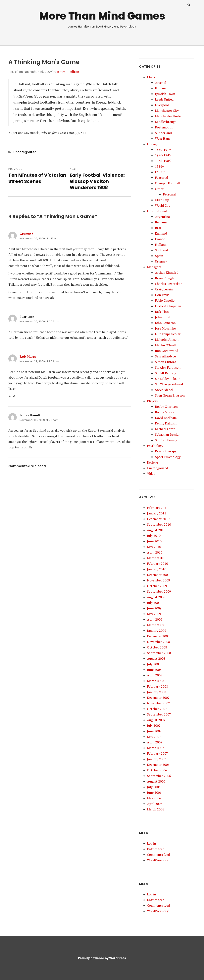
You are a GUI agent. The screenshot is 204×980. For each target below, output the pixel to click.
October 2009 (157, 586)
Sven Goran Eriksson (170, 395)
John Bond (162, 317)
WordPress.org (157, 860)
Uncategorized (24, 152)
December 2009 (158, 574)
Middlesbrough (166, 121)
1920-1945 (163, 155)
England (161, 233)
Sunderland (163, 133)
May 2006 (154, 798)
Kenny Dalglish (166, 423)
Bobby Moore (164, 412)
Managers (154, 267)
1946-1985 (163, 161)
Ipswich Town (165, 94)
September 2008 (159, 653)
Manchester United (168, 116)
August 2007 (156, 720)
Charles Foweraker (168, 283)
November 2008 (158, 642)
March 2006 (155, 809)
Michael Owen (165, 429)
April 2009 (154, 619)
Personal (169, 194)
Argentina (162, 216)
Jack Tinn (162, 311)
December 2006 (158, 764)
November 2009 (158, 580)
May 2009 (154, 614)
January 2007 (156, 759)
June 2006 (154, 792)
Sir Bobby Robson (167, 378)
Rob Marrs (28, 356)
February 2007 (157, 753)
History (152, 144)
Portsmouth (164, 127)
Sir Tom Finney (166, 440)
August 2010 (156, 530)
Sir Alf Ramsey (165, 373)
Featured (161, 177)
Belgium (161, 222)
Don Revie (162, 295)
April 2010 (154, 552)
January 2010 (156, 569)
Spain (159, 256)
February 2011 (157, 507)
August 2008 (156, 658)
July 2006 (154, 787)
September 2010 (159, 524)
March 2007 (155, 748)
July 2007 (154, 725)
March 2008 (155, 681)
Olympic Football (167, 183)
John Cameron (165, 323)
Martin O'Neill (165, 345)
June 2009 (154, 608)
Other (159, 189)
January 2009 (156, 630)
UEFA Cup (162, 200)
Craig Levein (164, 289)
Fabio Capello (165, 300)
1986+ (159, 166)
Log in (151, 843)
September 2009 (159, 591)
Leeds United (164, 99)
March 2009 (155, 625)
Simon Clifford (165, 362)
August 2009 (156, 597)
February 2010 (157, 563)
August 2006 (156, 781)
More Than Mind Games (102, 16)
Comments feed (158, 854)
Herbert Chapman (168, 306)
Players (152, 401)
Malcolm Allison (166, 339)
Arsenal (160, 82)
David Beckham (166, 417)
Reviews (152, 462)
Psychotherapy (166, 451)
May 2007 (154, 736)
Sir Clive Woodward (169, 384)
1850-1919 (163, 149)
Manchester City (167, 110)
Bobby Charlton (166, 406)
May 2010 (154, 547)
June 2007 (154, 731)
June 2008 (154, 669)
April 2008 (154, 675)
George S (26, 233)
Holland (161, 244)
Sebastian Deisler (167, 434)
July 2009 (154, 602)
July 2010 (154, 535)
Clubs (151, 77)
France (160, 239)
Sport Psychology (167, 457)
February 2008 (157, 686)
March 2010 (155, 558)
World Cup (162, 205)
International (157, 211)
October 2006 (157, 770)
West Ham (162, 138)
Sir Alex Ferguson (167, 367)
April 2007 (154, 742)
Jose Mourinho (165, 328)
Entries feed (155, 849)
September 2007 (159, 714)
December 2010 (158, 519)
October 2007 (157, 709)
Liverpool (162, 105)
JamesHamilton (68, 71)
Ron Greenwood (166, 350)
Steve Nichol (164, 390)
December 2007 (158, 697)
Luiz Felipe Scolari (168, 334)
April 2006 (154, 803)
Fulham (160, 88)
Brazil (159, 228)
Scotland (161, 250)
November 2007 (158, 703)
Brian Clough (164, 278)
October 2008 (157, 647)
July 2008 (154, 664)
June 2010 (154, 541)
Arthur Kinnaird (166, 272)
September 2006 (159, 776)
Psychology (155, 445)
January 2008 (156, 692)
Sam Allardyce (165, 356)
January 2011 (156, 513)
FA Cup (160, 172)
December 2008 (158, 636)
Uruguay (161, 261)
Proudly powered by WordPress (102, 958)
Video (151, 473)
